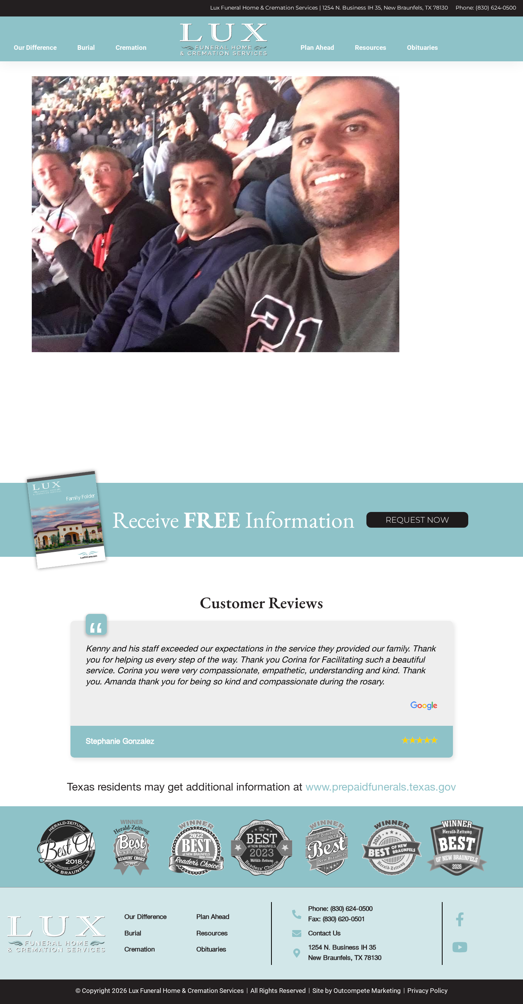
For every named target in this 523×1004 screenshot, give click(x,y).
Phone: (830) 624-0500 (486, 7)
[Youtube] (460, 950)
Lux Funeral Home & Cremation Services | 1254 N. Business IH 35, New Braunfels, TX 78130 (329, 7)
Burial (86, 47)
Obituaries (422, 47)
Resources (370, 47)
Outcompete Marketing (367, 993)
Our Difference (35, 47)
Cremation (131, 47)
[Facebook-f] (460, 923)
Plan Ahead (317, 47)
